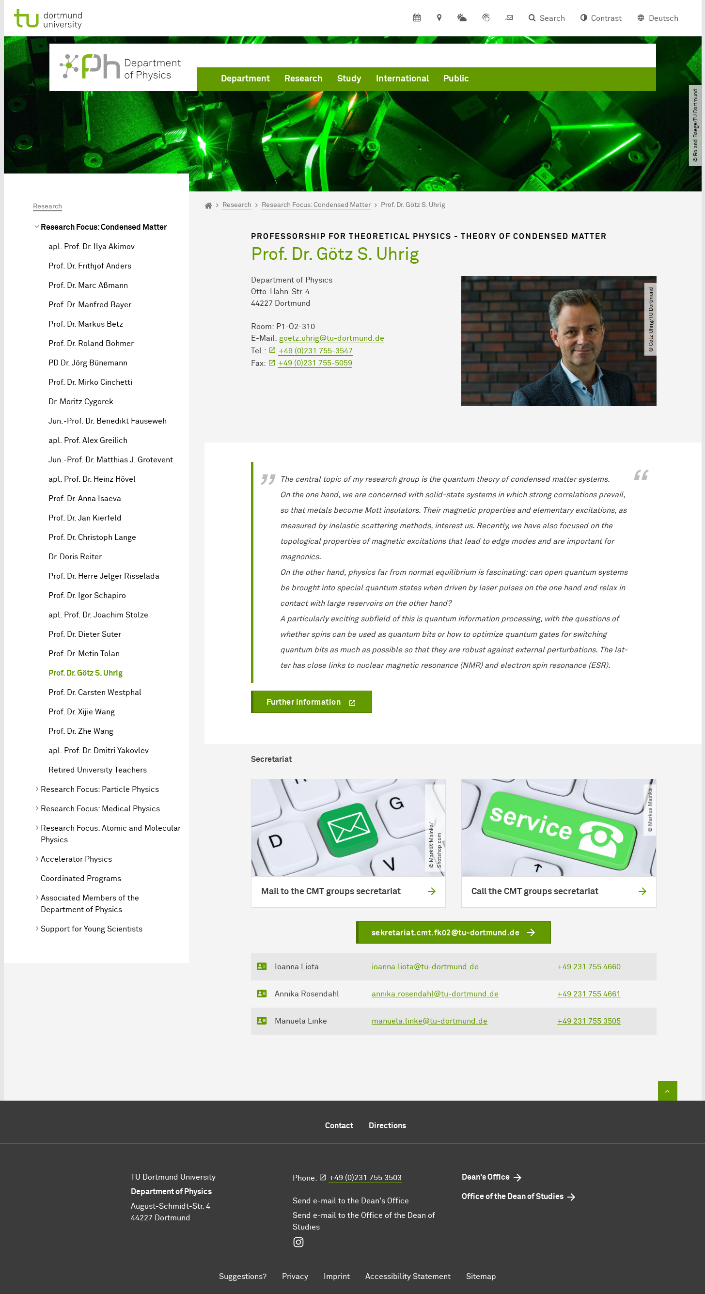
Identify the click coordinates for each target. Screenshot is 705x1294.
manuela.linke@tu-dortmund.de (429, 1021)
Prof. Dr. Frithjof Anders (89, 266)
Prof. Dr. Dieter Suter (84, 634)
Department (245, 79)
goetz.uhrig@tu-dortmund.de (331, 338)
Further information (303, 702)
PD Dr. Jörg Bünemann (87, 363)
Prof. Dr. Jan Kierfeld (85, 518)
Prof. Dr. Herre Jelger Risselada (103, 576)
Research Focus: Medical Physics (100, 809)
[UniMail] (509, 18)
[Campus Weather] (461, 18)
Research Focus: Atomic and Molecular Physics (111, 834)
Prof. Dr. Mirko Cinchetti (90, 382)
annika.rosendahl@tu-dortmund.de (435, 994)
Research (303, 79)
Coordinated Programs (81, 879)
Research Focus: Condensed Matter (104, 227)
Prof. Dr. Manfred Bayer (89, 305)
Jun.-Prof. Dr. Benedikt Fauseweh (107, 421)
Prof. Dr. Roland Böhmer (91, 343)
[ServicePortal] (486, 18)
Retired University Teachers (97, 770)
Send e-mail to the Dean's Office (351, 1201)
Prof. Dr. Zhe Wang (80, 731)
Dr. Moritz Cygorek (80, 402)
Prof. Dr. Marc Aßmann (88, 285)
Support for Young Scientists (91, 929)
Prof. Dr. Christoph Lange (92, 537)
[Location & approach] (438, 18)
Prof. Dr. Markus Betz (85, 324)
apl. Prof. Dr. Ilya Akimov (91, 247)
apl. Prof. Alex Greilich (87, 440)
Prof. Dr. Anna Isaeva (84, 499)
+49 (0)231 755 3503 (365, 1178)
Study (349, 79)
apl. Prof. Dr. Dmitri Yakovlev (98, 751)
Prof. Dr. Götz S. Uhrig (85, 673)
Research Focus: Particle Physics (100, 789)
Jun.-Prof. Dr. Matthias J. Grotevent (110, 460)
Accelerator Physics (76, 859)
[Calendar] (417, 18)
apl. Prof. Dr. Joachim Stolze (98, 615)
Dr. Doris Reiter (75, 557)
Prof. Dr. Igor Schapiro (87, 596)
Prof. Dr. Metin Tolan (84, 654)
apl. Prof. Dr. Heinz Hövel (92, 479)
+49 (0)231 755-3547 (316, 351)
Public (456, 79)
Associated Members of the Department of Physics (90, 904)
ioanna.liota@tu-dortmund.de (425, 967)
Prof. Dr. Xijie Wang (81, 712)
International (402, 79)
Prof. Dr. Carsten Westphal (94, 692)
